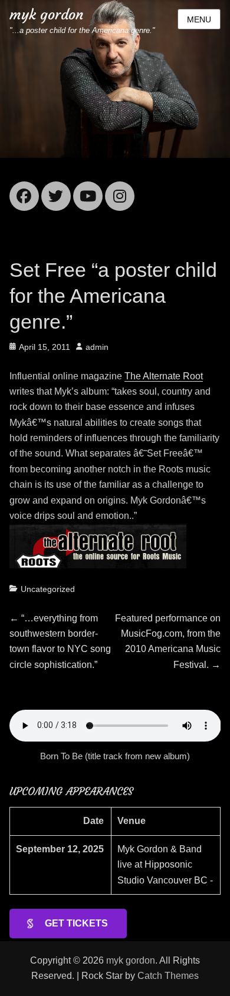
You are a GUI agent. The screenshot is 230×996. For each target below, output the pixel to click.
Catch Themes (168, 976)
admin (97, 347)
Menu (199, 19)
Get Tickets (76, 923)
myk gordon (46, 15)
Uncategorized (48, 589)
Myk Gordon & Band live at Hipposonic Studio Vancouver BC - (165, 864)
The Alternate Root (163, 376)
